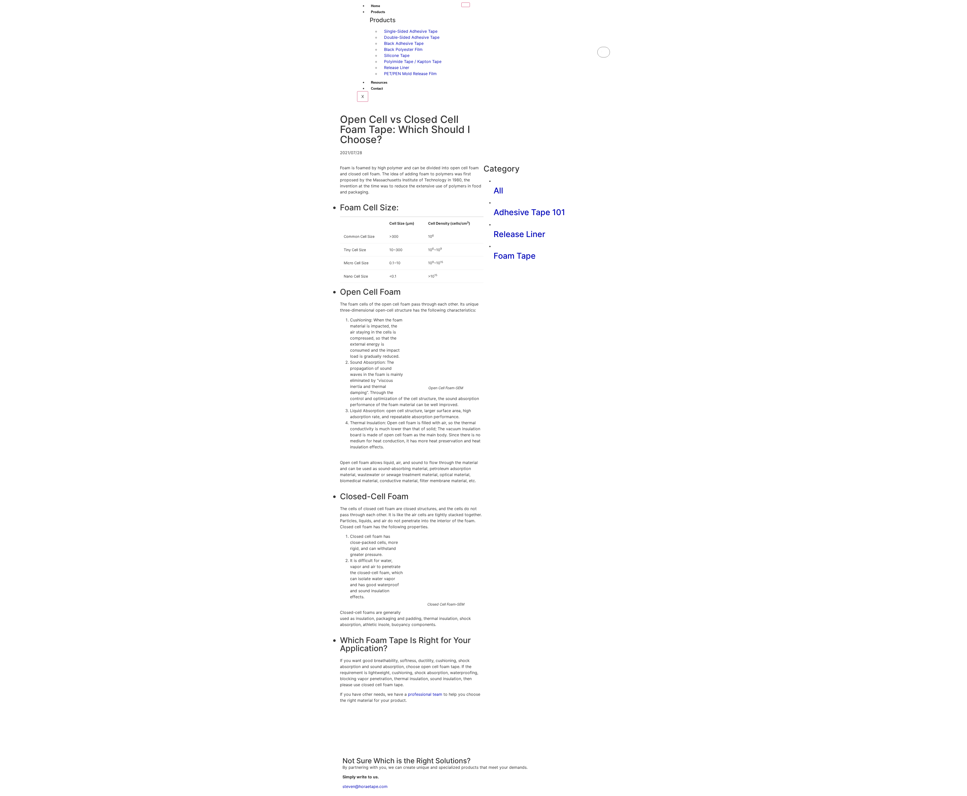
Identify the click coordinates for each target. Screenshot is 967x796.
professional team (425, 694)
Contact (377, 88)
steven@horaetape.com (365, 786)
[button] (603, 44)
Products (378, 12)
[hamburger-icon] (465, 5)
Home (375, 6)
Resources (379, 82)
